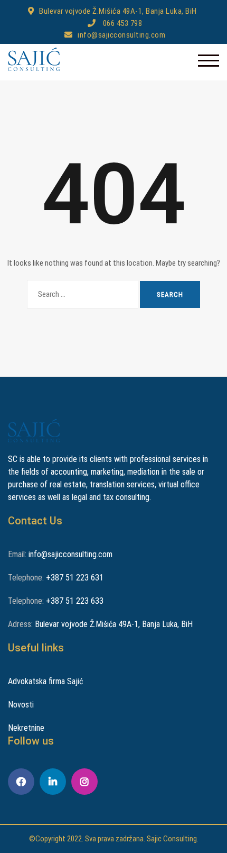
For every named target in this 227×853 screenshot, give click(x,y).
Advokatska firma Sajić (45, 681)
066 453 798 (121, 23)
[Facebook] (21, 781)
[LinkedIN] (53, 781)
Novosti (21, 705)
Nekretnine (26, 728)
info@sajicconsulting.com (121, 35)
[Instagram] (84, 781)
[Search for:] (82, 294)
